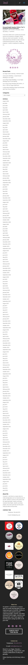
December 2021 (6, 198)
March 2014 (5, 387)
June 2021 (5, 204)
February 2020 (6, 237)
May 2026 (5, 107)
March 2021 (5, 211)
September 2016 (7, 327)
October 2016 (6, 325)
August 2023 (6, 165)
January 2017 (6, 319)
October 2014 (6, 371)
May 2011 (5, 461)
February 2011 (6, 468)
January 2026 (6, 116)
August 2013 (6, 402)
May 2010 (5, 488)
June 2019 (5, 255)
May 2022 (5, 191)
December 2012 (6, 420)
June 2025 (5, 125)
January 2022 (6, 195)
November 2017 (6, 297)
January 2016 (6, 340)
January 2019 (6, 266)
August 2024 (6, 140)
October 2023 (6, 160)
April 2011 (5, 464)
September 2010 (7, 479)
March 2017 (5, 314)
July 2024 (5, 143)
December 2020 (6, 217)
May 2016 (5, 334)
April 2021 (5, 209)
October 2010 (6, 477)
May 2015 (5, 358)
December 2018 (6, 268)
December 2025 (6, 118)
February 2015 (6, 365)
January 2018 (6, 292)
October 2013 (6, 398)
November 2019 (6, 244)
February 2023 (6, 176)
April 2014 (5, 384)
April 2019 (5, 259)
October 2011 (6, 450)
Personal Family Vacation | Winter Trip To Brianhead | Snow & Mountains (14, 28)
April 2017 (5, 312)
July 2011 (5, 457)
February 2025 (6, 134)
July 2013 (5, 404)
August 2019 (6, 250)
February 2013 (6, 415)
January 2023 (6, 178)
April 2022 (5, 193)
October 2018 (6, 272)
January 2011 (6, 470)
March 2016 (5, 336)
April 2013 (5, 411)
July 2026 (5, 103)
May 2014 (5, 382)
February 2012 (6, 442)
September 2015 (7, 349)
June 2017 (5, 308)
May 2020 (5, 231)
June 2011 (5, 459)
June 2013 (5, 406)
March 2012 (5, 439)
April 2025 (5, 129)
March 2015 (5, 362)
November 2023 (6, 158)
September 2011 (7, 453)
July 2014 (5, 378)
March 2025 (5, 132)
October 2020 (6, 220)
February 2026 (6, 114)
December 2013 (6, 393)
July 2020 (5, 226)
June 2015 (5, 356)
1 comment (11, 31)
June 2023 (5, 167)
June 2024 (5, 145)
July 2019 (5, 253)
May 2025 (5, 127)
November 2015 (6, 345)
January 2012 (6, 444)
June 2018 (5, 281)
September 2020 (7, 222)
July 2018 (5, 279)
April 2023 (5, 171)
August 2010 (6, 481)
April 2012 (5, 437)
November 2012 (6, 422)
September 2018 (7, 275)
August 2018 (6, 277)
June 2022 (5, 189)
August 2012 (6, 428)
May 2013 (5, 409)
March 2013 (5, 413)
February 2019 (6, 264)
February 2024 (6, 151)
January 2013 (6, 417)
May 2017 (5, 310)
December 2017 (6, 294)
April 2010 (5, 490)
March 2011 (5, 466)
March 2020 (5, 235)
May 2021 (5, 206)
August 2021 (6, 202)
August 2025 (6, 123)
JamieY (5, 29)
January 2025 (6, 136)
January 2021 (6, 215)
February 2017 (6, 316)
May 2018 (5, 283)
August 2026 (6, 101)
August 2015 (6, 351)
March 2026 (5, 112)
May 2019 (5, 257)
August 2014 (6, 376)
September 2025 (7, 121)
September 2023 (7, 162)
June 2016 (5, 332)
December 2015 (6, 343)
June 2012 (5, 433)
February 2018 (6, 290)
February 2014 (6, 389)
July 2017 (5, 305)
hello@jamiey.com (15, 515)
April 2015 (5, 360)
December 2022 (6, 180)
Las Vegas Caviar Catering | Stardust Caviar (13, 73)
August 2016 (6, 330)
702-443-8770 (17, 512)
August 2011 (6, 455)
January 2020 (6, 239)
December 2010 (6, 472)
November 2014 (6, 369)
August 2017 (6, 303)
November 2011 (6, 448)
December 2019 (6, 242)
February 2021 (6, 213)
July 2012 (5, 431)
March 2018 (5, 288)
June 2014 (5, 380)
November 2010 (6, 475)
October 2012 (6, 424)
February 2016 (6, 338)
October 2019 (6, 246)
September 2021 (7, 200)
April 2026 (5, 110)
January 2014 (6, 391)
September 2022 (7, 182)
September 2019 (7, 248)
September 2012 (7, 426)
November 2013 (6, 395)
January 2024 (6, 154)
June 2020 (5, 228)
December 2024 (6, 138)
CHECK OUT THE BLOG (14, 631)
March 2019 (5, 261)
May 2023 (5, 169)
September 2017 (7, 301)
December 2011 (6, 446)
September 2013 (7, 400)
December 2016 (6, 321)
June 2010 (5, 486)
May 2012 (5, 435)
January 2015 (6, 367)
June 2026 (5, 105)
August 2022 (6, 184)
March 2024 (5, 149)
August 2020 (6, 224)
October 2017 (6, 299)
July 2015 (5, 354)
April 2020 (5, 233)
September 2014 (7, 373)
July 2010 (5, 483)
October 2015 (6, 347)
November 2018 (6, 270)
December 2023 (6, 156)
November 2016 (6, 323)
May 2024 (5, 147)
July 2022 (5, 187)
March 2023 (5, 173)
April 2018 (5, 286)
